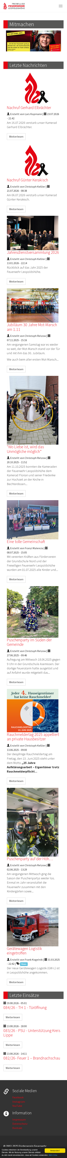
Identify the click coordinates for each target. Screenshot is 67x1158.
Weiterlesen (16, 136)
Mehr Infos (53, 1155)
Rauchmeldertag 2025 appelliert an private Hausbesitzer (33, 737)
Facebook (18, 1097)
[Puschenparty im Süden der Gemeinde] (33, 612)
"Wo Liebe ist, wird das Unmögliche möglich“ (25, 449)
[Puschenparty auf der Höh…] (33, 822)
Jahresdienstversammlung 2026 (33, 252)
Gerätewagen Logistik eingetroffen (24, 951)
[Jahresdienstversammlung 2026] (33, 233)
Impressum (19, 1119)
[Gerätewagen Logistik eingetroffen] (33, 927)
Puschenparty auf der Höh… (30, 858)
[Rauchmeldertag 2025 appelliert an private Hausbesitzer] (33, 710)
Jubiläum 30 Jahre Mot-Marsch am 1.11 (32, 327)
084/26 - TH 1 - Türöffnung (25, 1007)
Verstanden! (55, 1150)
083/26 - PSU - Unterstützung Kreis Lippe (31, 1033)
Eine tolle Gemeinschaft (26, 541)
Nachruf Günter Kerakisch (27, 180)
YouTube (17, 1105)
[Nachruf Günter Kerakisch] (33, 160)
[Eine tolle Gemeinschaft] (33, 519)
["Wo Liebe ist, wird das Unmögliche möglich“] (33, 410)
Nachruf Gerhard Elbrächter (29, 107)
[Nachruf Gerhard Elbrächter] (33, 88)
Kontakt (17, 1128)
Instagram (18, 1101)
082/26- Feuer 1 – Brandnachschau (31, 1058)
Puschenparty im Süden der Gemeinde (29, 642)
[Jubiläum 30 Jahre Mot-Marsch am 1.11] (33, 305)
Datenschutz (19, 1123)
